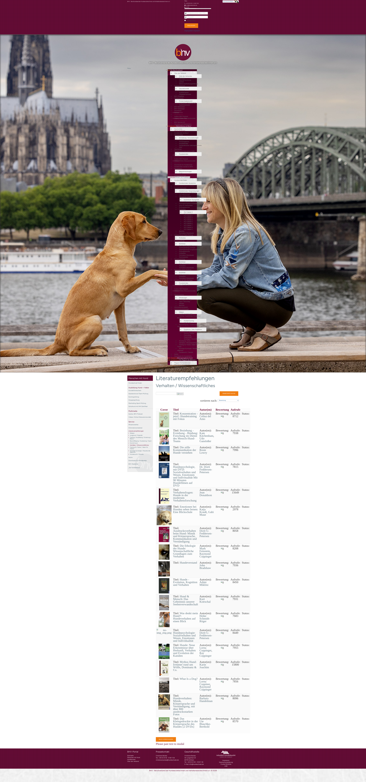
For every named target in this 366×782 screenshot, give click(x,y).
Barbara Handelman (206, 700)
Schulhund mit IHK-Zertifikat (138, 406)
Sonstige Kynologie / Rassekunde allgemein (140, 451)
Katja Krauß (203, 511)
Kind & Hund (134, 443)
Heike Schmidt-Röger (204, 618)
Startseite (130, 755)
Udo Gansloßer (205, 440)
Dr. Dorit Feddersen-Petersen (205, 469)
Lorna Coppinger (205, 649)
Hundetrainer (131, 759)
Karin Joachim (204, 666)
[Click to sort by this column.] (199, 400)
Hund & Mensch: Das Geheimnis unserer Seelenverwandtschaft (185, 600)
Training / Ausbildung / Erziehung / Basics (140, 438)
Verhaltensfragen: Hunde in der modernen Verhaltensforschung (185, 496)
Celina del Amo (205, 417)
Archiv (130, 457)
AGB (225, 766)
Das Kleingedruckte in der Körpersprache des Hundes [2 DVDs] (185, 722)
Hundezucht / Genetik (137, 454)
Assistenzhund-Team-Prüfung (138, 394)
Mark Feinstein (204, 550)
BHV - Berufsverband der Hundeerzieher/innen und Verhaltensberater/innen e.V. (148, 1)
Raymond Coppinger (205, 555)
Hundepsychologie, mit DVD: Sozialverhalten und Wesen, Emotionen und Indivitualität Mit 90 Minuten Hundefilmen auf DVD (185, 476)
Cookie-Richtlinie (226, 764)
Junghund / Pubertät (136, 435)
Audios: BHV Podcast (135, 414)
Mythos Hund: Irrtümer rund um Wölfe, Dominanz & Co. (184, 665)
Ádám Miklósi (203, 583)
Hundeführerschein (134, 390)
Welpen (132, 433)
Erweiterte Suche (229, 393)
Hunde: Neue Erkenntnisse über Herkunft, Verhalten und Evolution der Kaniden (184, 650)
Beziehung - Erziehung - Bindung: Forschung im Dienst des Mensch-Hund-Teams (185, 436)
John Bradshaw (205, 566)
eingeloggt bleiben (191, 20)
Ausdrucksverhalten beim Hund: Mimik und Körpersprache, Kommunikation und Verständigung (185, 536)
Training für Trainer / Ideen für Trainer (139, 447)
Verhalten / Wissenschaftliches (139, 445)
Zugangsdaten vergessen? (192, 30)
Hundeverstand (188, 562)
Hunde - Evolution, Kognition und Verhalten (185, 582)
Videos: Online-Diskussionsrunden (139, 417)
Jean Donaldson (205, 494)
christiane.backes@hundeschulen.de (167, 760)
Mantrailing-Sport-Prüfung (137, 403)
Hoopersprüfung (133, 400)
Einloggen (191, 25)
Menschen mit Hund (133, 757)
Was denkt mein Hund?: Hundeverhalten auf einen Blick (185, 617)
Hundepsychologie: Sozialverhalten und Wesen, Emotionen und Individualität (184, 636)
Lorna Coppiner (204, 683)
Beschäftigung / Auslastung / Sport (140, 441)
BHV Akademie (133, 464)
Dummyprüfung (133, 397)
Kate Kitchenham (206, 434)
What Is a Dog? (189, 678)
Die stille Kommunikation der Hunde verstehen (184, 450)
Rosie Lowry (203, 451)
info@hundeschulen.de (196, 764)
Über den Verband (133, 761)
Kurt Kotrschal (205, 600)
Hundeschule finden (135, 383)
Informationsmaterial (135, 428)
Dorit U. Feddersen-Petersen (205, 533)
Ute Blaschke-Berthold (205, 724)
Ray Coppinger (205, 654)
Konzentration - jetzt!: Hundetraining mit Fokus (185, 416)
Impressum (225, 760)
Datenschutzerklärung (226, 762)
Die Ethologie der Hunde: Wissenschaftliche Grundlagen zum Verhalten (184, 551)
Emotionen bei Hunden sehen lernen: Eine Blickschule (185, 509)
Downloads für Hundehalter (137, 460)
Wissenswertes (133, 424)
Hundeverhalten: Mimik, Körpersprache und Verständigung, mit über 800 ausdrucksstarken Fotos (184, 706)
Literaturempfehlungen (136, 431)
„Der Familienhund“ (134, 467)
